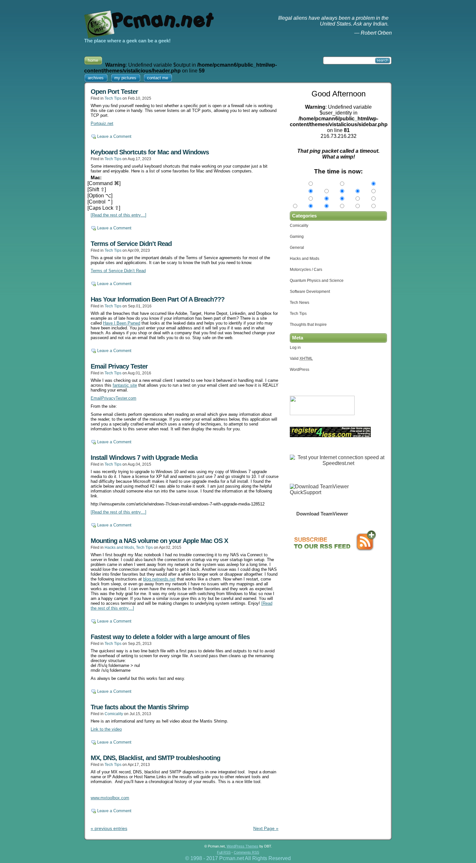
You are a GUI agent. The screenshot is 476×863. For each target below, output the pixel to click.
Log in (295, 347)
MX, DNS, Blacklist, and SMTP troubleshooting (155, 757)
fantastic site (125, 385)
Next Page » (265, 828)
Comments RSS (246, 852)
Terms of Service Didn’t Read (131, 243)
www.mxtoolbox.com (110, 797)
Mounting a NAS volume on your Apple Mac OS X (159, 540)
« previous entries (109, 828)
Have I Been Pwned (121, 323)
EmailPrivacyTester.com (113, 398)
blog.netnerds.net (159, 579)
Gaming (297, 236)
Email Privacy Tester (119, 366)
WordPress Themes (242, 846)
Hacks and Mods (119, 547)
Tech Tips (113, 98)
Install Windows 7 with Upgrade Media (144, 457)
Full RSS (224, 852)
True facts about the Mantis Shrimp (139, 707)
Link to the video (106, 729)
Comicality (114, 714)
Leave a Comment (114, 136)
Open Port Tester (114, 91)
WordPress (299, 369)
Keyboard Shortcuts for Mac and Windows (150, 152)
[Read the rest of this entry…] (118, 215)
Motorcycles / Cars (306, 269)
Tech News (299, 302)
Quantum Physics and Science (317, 280)
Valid (301, 358)
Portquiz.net (102, 123)
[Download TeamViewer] (322, 492)
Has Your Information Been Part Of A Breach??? (157, 299)
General (297, 247)
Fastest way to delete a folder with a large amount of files (170, 636)
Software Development (310, 291)
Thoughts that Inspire (308, 324)
